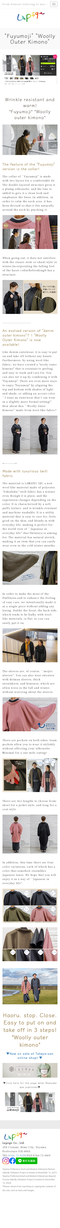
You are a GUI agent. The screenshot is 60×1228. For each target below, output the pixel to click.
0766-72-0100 (17, 1155)
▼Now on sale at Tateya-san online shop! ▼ (30, 1055)
